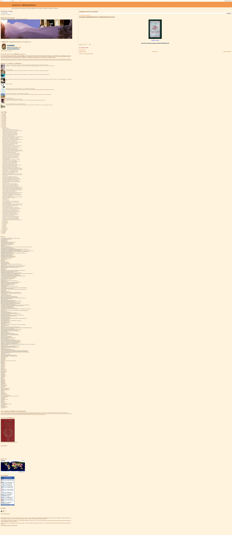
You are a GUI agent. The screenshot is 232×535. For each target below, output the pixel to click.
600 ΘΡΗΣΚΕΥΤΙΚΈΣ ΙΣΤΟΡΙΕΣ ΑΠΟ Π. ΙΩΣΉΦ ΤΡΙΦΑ (10, 238)
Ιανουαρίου (4, 229)
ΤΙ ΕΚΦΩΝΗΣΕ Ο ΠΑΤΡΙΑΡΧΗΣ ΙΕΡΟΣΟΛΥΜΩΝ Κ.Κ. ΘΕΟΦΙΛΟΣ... (12, 168)
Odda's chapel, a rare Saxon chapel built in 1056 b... (10, 183)
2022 (3, 117)
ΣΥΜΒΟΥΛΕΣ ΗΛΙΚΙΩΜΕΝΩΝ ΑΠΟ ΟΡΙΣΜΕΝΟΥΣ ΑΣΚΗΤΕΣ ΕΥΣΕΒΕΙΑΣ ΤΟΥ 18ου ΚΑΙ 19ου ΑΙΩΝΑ (17, 344)
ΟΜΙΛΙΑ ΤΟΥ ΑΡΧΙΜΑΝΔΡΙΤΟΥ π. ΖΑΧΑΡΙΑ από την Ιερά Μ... (11, 147)
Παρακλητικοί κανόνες (4, 314)
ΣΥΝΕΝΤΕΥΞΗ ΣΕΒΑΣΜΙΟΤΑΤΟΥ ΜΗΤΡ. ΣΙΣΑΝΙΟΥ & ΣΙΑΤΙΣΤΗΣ (12, 204)
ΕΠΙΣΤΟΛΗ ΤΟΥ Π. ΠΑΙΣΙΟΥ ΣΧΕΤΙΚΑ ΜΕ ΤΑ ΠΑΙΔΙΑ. (10, 217)
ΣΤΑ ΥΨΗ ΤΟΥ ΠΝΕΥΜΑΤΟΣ (5, 336)
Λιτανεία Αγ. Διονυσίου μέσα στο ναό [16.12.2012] (9, 163)
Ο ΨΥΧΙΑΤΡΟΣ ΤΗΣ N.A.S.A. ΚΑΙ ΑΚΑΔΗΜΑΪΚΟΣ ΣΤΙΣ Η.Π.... (11, 161)
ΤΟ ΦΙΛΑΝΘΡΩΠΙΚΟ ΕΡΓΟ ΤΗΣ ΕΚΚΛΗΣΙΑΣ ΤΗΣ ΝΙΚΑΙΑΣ (11, 159)
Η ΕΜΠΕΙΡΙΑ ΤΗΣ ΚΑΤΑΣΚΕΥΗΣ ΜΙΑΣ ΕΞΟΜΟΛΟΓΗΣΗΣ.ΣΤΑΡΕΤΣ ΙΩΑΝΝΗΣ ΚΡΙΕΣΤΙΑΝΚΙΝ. (16, 273)
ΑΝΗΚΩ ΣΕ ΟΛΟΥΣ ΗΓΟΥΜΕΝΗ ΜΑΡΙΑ (7, 248)
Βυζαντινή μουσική (4, 262)
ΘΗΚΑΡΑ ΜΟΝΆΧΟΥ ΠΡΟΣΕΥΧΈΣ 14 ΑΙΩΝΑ (8, 280)
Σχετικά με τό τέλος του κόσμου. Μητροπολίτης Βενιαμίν (10, 345)
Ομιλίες (2, 309)
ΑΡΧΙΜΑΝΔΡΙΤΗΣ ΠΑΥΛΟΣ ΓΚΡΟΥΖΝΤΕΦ (8, 256)
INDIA (2, 377)
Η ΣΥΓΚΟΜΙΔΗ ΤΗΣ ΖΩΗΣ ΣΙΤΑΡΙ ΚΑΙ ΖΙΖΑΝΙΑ (8, 276)
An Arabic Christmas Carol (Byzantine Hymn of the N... (10, 143)
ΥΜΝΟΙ (2, 353)
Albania (2, 357)
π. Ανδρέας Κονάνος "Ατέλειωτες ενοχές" (8, 215)
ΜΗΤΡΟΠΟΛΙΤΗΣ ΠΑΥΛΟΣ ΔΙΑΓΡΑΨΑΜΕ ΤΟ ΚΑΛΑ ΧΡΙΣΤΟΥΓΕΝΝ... (12, 136)
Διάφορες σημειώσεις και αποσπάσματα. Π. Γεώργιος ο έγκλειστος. (11, 266)
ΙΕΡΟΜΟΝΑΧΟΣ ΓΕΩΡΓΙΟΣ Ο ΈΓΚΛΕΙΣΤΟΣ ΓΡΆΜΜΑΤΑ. (10, 282)
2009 (3, 232)
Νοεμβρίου (4, 220)
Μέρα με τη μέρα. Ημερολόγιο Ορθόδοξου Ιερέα (8, 297)
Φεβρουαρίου (5, 228)
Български (2, 404)
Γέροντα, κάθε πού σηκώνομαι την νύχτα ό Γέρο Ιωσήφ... (10, 202)
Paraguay (2, 390)
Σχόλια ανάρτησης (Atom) (88, 53)
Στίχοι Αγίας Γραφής (4, 338)
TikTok (2, 400)
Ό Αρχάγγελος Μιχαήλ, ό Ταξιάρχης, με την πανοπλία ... (10, 186)
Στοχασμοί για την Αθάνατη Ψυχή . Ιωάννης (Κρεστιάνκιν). (10, 342)
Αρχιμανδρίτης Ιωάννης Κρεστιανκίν (6, 254)
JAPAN (2, 381)
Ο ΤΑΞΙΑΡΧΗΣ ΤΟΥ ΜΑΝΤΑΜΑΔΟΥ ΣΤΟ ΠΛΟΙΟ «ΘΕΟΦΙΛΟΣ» (12, 194)
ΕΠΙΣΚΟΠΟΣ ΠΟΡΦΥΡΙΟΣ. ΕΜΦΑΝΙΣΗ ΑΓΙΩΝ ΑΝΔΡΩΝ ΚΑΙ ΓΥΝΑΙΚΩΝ (12, 270)
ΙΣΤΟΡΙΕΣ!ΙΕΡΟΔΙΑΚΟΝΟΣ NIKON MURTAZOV (8, 286)
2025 (3, 114)
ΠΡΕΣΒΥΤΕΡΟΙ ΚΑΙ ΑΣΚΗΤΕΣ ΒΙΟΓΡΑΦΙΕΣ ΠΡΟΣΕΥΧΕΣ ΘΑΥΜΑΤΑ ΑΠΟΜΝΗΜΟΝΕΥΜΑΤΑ (16, 327)
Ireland (2, 378)
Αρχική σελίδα (154, 51)
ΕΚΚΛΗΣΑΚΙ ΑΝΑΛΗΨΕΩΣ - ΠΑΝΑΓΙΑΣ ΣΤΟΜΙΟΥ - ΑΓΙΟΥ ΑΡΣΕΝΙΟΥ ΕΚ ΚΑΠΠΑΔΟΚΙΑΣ (20, 88)
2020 (3, 119)
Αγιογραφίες (3, 240)
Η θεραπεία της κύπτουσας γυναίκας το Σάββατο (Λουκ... (10, 184)
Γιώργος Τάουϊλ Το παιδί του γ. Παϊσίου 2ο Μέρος (9, 160)
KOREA (2, 382)
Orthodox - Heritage (4, 388)
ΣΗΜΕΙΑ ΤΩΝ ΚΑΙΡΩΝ (4, 332)
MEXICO (2, 384)
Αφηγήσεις (2, 258)
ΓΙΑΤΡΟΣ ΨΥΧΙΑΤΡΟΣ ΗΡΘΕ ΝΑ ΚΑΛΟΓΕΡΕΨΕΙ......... (10, 190)
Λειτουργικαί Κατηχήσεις (5, 294)
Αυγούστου (4, 223)
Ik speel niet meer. (5, 175)
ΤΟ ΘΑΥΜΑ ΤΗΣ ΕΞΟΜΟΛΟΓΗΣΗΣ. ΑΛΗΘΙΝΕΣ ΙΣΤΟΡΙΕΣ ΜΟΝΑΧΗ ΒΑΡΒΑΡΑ (13, 351)
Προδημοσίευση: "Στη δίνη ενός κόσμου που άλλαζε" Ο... (10, 156)
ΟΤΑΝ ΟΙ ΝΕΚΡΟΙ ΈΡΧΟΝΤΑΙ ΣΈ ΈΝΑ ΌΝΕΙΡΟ (8, 312)
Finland (2, 374)
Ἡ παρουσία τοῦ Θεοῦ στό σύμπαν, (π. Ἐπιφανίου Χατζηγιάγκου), (97, 17)
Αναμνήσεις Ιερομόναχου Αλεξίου (6, 247)
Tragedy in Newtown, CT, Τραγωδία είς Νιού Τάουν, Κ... (10, 170)
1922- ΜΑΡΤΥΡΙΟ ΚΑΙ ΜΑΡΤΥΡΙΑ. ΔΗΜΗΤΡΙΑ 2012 (10, 210)
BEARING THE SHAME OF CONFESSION (8, 197)
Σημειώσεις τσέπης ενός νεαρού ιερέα (7, 333)
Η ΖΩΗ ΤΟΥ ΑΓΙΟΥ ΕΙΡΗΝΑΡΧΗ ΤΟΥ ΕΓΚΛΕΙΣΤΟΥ (9, 274)
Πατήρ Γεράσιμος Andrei (5, 316)
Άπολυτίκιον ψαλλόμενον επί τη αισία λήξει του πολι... (10, 129)
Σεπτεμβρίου (4, 222)
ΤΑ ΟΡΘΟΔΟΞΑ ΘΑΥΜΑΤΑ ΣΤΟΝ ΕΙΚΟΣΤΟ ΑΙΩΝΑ (9, 347)
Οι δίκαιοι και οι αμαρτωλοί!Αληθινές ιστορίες (8, 308)
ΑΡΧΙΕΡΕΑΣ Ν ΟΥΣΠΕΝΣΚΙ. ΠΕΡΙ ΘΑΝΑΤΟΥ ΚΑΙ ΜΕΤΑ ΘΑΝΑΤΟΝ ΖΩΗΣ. (13, 253)
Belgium (2, 361)
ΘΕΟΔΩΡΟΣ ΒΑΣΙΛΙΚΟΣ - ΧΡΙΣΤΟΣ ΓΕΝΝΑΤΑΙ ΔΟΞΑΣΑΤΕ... (11, 181)
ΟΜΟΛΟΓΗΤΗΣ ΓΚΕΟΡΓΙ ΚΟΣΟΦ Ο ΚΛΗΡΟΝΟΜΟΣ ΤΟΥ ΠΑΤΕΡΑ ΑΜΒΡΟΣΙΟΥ (14, 310)
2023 (3, 116)
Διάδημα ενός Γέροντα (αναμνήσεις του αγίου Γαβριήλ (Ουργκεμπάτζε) (12, 265)
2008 (3, 233)
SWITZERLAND (3, 399)
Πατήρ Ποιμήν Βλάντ (4, 321)
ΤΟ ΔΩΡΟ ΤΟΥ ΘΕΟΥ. (5, 182)
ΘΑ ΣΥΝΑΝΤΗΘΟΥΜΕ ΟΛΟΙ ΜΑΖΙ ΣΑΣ (7, 278)
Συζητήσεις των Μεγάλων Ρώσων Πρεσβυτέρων (8, 343)
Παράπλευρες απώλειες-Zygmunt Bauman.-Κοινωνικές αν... (11, 178)
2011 (3, 230)
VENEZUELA (3, 403)
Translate (8, 14)
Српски (2, 405)
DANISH (2, 368)
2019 (3, 120)
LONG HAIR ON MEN (5, 198)
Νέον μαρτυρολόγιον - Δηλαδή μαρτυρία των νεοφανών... (10, 138)
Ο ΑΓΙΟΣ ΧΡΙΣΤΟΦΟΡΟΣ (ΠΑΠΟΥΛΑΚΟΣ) (7, 304)
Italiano (2, 380)
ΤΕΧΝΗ (2, 348)
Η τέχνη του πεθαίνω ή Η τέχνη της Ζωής (7, 277)
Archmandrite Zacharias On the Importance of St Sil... (10, 151)
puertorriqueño (3, 393)
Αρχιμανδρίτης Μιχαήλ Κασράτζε (6, 255)
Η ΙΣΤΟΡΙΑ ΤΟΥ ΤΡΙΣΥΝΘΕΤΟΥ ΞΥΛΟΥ (7, 98)
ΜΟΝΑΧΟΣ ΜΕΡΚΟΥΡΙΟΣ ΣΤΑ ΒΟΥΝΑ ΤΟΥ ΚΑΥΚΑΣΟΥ (10, 302)
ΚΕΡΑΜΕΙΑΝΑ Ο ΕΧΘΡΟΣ (5, 291)
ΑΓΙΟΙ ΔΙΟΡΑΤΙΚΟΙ (4, 241)
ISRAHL (2, 379)
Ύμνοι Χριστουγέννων (4, 354)
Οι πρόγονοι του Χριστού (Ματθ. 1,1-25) (8, 144)
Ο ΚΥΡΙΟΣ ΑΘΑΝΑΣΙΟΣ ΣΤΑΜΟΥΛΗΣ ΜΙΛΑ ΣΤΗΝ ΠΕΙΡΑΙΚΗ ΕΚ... (12, 189)
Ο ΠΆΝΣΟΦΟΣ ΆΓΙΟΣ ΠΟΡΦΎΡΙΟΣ (6, 307)
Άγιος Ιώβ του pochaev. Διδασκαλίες (7, 243)
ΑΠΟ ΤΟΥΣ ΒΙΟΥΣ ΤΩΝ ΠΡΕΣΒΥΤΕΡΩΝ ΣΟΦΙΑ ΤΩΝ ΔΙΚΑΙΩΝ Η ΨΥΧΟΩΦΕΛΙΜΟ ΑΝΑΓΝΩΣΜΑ (16, 250)
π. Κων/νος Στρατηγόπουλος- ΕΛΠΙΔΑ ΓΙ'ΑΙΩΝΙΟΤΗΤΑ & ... (11, 201)
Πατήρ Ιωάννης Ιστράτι (4, 319)
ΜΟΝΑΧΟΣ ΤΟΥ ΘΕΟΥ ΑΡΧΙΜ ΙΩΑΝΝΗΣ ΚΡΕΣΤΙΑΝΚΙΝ (10, 303)
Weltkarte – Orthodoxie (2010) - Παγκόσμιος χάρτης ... (10, 133)
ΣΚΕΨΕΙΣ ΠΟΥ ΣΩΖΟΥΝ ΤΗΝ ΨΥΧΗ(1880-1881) (9, 334)
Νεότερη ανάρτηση (82, 51)
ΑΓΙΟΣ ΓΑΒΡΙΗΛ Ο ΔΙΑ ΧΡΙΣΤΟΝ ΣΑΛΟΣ (7, 242)
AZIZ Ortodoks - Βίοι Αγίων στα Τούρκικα (7, 360)
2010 (3, 231)
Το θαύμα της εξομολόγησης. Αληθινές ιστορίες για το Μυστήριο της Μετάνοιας (13, 350)
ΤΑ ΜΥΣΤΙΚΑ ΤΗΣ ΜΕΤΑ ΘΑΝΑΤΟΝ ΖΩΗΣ (7, 346)
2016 (3, 123)
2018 (3, 121)
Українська (2, 406)
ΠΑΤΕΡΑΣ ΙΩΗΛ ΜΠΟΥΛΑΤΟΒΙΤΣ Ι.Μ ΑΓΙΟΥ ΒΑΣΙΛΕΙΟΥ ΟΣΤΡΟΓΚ (11, 315)
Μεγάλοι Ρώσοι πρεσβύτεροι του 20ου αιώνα (8, 296)
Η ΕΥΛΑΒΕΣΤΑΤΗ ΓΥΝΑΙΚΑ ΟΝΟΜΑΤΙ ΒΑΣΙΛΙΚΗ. (9, 162)
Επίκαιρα (2, 269)
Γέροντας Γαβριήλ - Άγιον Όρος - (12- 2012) (8, 191)
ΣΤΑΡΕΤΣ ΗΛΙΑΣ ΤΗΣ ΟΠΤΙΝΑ (6, 337)
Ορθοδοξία (2, 311)
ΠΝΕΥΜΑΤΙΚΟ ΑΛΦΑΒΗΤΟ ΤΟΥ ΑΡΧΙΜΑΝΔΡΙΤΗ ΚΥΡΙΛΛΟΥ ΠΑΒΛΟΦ (12, 324)
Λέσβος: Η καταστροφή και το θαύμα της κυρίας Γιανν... (10, 205)
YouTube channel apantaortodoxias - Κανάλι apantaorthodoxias (14, 19)
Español (2, 372)
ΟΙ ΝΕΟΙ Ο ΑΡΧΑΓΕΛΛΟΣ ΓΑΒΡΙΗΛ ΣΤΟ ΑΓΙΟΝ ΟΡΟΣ (10, 193)
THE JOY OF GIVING (5, 200)
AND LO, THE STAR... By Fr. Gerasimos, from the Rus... (10, 209)
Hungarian (2, 376)
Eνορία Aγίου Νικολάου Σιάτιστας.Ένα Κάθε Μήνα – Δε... (10, 214)
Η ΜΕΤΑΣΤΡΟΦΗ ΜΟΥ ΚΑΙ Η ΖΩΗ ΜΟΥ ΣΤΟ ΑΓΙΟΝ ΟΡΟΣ (10, 275)
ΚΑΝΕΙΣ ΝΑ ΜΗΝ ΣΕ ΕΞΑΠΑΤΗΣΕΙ (6, 288)
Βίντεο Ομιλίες (3, 261)
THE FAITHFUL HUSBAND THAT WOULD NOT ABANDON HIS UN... (12, 196)
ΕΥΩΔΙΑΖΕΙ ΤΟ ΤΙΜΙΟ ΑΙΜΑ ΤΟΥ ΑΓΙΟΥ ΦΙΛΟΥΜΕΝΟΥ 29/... (11, 167)
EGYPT (2, 370)
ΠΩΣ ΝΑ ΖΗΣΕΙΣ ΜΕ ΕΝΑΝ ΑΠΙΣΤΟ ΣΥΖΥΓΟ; (8, 330)
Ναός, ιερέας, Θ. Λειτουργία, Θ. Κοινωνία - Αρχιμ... (9, 141)
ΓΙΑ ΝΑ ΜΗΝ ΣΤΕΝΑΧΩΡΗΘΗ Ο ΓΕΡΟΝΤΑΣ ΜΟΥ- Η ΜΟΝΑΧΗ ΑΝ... (12, 192)
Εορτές (2, 268)
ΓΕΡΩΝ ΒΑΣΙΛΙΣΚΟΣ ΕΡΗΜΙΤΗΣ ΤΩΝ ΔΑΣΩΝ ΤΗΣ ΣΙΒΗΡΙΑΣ (11, 264)
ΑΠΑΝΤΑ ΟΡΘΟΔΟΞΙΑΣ (24, 5)
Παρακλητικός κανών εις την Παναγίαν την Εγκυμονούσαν (10, 137)
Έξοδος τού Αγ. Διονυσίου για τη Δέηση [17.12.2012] (10, 164)
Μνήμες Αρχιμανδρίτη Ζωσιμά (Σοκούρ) (7, 300)
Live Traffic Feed (7, 477)
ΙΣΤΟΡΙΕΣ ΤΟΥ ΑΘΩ (4, 285)
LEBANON (2, 383)
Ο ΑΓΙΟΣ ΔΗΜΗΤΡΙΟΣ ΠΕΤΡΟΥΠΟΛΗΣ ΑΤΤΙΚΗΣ (9, 166)
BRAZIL (2, 363)
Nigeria (2, 386)
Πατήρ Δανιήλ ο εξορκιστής (5, 317)
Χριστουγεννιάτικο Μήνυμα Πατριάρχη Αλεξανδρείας (9, 149)
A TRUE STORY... (5, 199)
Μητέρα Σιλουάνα (3, 299)
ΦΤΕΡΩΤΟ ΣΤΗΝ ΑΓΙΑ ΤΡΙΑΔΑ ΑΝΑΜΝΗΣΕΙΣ (8, 355)
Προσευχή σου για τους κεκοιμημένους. (7, 328)
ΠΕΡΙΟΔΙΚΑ (3, 323)
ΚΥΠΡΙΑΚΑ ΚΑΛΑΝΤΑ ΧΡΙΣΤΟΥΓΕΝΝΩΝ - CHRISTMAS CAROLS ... (12, 145)
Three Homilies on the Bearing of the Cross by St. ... (10, 176)
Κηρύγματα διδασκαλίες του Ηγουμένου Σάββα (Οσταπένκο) (10, 293)
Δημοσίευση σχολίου (82, 49)
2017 (3, 122)
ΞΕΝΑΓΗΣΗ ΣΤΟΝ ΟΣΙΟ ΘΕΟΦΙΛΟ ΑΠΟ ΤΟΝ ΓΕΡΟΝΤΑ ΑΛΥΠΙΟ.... (12, 130)
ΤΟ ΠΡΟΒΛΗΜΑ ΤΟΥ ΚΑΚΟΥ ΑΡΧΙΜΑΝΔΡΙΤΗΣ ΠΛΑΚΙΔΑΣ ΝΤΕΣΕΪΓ (12, 139)
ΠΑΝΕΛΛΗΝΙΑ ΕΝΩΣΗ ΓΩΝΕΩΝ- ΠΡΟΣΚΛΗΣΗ (9, 212)
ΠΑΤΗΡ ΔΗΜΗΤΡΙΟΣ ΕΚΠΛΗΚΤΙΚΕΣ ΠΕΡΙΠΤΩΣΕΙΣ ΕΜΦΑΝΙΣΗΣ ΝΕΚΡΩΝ (13, 318)
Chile (2, 364)
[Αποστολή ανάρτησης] (89, 44)
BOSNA (2, 362)
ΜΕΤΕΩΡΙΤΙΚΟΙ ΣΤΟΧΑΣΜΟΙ (5, 298)
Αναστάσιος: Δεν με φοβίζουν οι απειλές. (8, 135)
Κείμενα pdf (2, 290)
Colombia (2, 366)
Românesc (2, 394)
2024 (3, 115)
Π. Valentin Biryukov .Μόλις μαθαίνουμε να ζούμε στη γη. (10, 313)
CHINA (2, 365)
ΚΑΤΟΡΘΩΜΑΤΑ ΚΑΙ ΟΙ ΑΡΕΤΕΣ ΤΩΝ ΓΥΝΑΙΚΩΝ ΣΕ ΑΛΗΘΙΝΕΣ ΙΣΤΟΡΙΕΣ (13, 289)
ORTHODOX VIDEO (4, 389)
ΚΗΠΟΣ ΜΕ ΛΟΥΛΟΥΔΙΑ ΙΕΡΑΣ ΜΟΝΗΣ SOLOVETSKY (10, 292)
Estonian (2, 373)
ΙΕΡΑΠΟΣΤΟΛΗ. (3, 281)
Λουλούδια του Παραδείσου (5, 295)
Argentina (2, 358)
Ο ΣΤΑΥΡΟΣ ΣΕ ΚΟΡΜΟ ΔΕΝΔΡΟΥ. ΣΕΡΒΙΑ (9, 152)
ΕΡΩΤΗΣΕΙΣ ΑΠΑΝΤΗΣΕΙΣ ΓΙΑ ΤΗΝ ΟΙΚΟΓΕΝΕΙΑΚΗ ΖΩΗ (10, 272)
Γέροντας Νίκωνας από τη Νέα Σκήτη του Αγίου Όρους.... (10, 146)
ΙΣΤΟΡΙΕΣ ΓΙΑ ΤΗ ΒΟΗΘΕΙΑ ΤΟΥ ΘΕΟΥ (7, 283)
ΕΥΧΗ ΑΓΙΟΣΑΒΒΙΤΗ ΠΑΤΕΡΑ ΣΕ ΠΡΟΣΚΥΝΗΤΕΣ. (14, 99)
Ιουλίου (4, 224)
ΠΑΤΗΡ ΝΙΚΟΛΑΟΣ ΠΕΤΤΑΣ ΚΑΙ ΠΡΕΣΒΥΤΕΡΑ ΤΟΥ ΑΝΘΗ (10, 320)
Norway (2, 387)
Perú (1, 391)
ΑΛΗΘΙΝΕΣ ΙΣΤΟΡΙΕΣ (4, 246)
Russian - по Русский (4, 395)
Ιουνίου (4, 225)
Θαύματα (2, 279)
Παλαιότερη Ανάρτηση (227, 51)
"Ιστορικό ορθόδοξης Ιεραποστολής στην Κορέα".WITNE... (10, 207)
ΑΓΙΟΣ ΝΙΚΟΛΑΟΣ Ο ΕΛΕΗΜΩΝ (6, 244)
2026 (3, 113)
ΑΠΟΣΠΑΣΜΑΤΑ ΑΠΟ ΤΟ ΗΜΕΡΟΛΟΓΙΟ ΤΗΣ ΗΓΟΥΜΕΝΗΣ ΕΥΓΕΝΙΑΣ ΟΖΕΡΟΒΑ (14, 251)
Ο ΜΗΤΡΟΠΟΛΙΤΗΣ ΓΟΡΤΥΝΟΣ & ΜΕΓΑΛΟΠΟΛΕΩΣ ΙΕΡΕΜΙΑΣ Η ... (12, 169)
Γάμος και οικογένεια (4, 263)
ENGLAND (2, 371)
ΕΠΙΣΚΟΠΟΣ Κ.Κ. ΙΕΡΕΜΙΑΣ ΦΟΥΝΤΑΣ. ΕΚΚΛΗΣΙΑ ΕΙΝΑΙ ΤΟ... (11, 179)
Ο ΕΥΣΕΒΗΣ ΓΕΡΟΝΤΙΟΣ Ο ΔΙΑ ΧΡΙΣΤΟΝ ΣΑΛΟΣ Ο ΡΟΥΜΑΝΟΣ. (11, 305)
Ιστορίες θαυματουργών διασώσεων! (7, 284)
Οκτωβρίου (4, 221)
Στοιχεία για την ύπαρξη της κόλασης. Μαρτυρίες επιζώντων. (10, 340)
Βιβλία (2, 260)
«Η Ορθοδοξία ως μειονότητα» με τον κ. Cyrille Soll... (10, 131)
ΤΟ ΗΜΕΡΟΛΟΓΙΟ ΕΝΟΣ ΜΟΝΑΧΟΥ (7, 349)
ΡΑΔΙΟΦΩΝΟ (3, 331)
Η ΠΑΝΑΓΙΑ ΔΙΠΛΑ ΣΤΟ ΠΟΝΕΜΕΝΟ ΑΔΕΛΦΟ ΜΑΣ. (10, 213)
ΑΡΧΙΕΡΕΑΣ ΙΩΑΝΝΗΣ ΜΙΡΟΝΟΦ (6, 252)
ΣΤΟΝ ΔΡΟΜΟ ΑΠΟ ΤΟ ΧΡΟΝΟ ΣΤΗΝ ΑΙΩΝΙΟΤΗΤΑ (9, 341)
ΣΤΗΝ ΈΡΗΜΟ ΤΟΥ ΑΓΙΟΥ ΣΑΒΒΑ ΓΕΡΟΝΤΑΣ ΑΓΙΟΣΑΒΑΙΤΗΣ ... (12, 208)
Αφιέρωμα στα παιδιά (4, 259)
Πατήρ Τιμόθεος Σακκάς (5, 322)
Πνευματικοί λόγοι (4, 325)
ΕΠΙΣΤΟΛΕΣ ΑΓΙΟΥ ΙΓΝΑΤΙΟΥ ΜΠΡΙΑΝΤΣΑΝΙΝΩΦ (9, 271)
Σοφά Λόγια (3, 335)
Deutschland (3, 369)
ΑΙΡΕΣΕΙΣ (2, 245)
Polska (2, 392)
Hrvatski (2, 375)
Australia (2, 359)
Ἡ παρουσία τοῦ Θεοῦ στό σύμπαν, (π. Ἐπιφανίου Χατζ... (10, 155)
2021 (3, 118)
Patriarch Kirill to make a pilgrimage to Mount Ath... (9, 132)
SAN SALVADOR (3, 396)
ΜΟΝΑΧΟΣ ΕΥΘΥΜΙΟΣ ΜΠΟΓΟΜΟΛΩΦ (7, 301)
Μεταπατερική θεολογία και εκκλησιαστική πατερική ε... (10, 140)
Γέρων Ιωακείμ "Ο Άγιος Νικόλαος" (7, 206)
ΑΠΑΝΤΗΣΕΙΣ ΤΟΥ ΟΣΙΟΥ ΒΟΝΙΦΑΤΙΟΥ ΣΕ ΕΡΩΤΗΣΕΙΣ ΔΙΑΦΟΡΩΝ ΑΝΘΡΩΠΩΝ (14, 249)
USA (1, 402)
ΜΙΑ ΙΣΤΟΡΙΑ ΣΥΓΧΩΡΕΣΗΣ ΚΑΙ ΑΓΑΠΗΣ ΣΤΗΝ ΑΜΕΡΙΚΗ (11, 154)
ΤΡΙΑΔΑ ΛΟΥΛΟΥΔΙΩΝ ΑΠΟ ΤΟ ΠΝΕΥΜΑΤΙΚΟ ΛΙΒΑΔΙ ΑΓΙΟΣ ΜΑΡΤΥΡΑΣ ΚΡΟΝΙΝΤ (14, 352)
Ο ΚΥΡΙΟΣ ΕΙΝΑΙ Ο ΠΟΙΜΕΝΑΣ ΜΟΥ (7, 306)
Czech (2, 367)
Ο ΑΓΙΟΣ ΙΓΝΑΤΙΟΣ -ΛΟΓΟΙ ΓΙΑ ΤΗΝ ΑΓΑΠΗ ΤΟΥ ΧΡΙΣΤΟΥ (11, 153)
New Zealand (3, 385)
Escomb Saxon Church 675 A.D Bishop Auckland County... (11, 216)
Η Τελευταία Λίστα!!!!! (9, 69)
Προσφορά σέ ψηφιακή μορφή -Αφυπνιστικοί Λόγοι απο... (10, 177)
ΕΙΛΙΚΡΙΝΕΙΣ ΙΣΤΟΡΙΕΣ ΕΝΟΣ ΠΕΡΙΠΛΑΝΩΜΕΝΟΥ (9, 267)
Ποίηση (2, 326)
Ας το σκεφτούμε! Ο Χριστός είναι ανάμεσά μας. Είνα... (10, 148)
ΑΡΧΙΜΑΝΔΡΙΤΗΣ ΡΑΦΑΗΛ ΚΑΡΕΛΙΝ (7, 257)
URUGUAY (2, 401)
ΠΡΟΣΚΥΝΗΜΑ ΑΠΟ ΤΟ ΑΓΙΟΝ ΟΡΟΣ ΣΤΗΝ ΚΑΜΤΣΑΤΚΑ (10, 329)
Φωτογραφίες (3, 356)
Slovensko (2, 397)
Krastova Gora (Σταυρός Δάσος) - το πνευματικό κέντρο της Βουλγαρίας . (17, 93)
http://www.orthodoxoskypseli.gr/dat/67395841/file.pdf (155, 43)
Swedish (2, 398)
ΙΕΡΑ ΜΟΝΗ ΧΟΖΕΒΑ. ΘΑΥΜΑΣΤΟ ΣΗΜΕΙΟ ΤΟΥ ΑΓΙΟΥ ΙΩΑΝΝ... (12, 174)
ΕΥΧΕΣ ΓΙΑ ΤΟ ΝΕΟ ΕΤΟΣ (6, 128)
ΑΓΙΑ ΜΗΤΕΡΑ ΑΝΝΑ (4, 239)
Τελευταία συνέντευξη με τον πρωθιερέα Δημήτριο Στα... (10, 185)
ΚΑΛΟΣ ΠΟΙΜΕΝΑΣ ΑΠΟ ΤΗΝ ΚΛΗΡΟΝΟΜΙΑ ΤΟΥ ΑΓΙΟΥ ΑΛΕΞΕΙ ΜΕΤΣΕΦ (13, 287)
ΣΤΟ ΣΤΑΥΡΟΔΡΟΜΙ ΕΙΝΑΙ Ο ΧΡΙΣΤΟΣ (7, 339)
